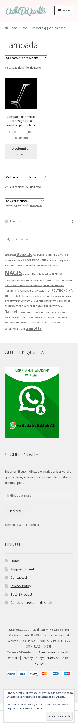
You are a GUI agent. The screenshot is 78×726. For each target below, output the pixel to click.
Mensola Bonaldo (41, 274)
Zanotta (34, 328)
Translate (36, 206)
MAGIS (13, 273)
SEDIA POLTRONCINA (15, 306)
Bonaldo (15, 221)
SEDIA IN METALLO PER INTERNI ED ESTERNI (48, 301)
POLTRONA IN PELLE (15, 290)
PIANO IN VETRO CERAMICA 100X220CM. (53, 280)
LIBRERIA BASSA (32, 265)
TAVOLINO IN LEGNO (29, 312)
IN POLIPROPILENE (35, 260)
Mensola (27, 274)
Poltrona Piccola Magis (38, 290)
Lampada (52, 260)
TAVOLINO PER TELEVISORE (41, 317)
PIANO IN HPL (25, 280)
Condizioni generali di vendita (32, 602)
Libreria (19, 265)
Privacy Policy (21, 586)
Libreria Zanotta (49, 265)
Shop (24, 28)
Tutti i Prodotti (22, 594)
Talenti (61, 306)
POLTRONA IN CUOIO (53, 285)
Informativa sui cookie (29, 708)
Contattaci (19, 577)
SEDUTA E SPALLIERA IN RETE (42, 306)
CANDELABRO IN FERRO (45, 255)
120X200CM (10, 255)
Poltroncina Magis (32, 296)
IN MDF (18, 260)
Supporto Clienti (23, 569)
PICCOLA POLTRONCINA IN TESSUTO (23, 285)
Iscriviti (15, 511)
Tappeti (12, 311)
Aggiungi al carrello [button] (20, 151)
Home (14, 28)
